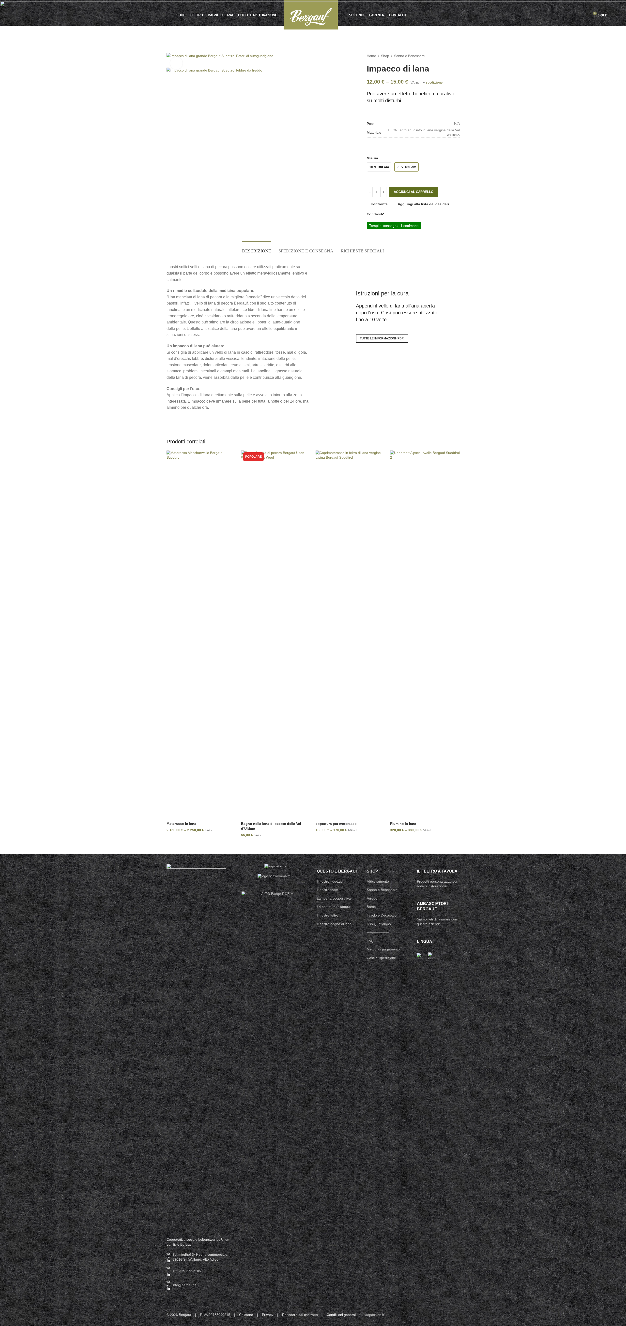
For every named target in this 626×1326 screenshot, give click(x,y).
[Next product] (457, 56)
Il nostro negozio (330, 881)
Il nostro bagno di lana (334, 924)
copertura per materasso (336, 824)
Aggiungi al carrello (413, 192)
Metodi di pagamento (383, 949)
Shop (385, 56)
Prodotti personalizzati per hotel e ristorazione (437, 883)
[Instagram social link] (450, 1315)
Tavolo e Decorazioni (383, 915)
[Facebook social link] (387, 214)
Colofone (246, 1315)
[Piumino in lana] (425, 635)
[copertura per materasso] (350, 635)
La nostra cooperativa (334, 898)
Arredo (372, 898)
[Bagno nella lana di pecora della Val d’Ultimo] (276, 635)
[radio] (379, 167)
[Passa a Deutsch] (420, 956)
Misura (372, 158)
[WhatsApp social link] (399, 214)
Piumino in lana (403, 824)
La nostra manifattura (333, 907)
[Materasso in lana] (201, 635)
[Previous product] (445, 56)
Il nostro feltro (327, 915)
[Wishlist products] (574, 15)
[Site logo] (311, 14)
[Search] (21, 15)
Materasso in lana (181, 824)
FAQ (370, 941)
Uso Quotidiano (379, 924)
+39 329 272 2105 (186, 1271)
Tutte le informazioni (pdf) (382, 338)
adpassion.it (374, 1315)
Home (371, 56)
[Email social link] (393, 214)
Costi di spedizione (381, 958)
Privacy (267, 1315)
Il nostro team (327, 890)
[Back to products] (451, 56)
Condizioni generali (341, 1315)
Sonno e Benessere (409, 56)
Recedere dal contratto (300, 1315)
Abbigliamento (378, 881)
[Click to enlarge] (176, 63)
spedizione (434, 82)
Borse (371, 907)
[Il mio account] (583, 15)
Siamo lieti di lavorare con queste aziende (437, 921)
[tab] (256, 249)
